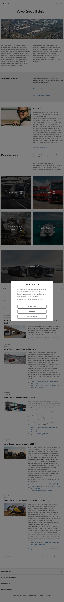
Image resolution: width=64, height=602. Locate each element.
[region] (32, 301)
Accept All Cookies (32, 306)
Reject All (32, 311)
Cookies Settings (32, 316)
